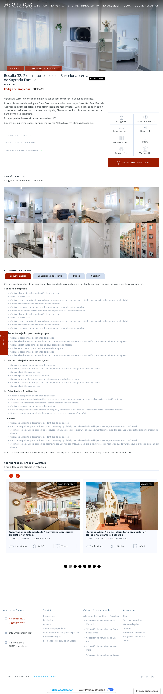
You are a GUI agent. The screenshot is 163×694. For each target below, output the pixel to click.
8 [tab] (99, 566)
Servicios (48, 610)
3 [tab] (75, 566)
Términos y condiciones (134, 632)
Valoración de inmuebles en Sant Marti (101, 648)
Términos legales (131, 624)
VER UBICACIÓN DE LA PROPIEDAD (22, 150)
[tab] (18, 276)
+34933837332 (17, 623)
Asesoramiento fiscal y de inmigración (61, 632)
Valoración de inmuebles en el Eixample (100, 622)
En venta (47, 624)
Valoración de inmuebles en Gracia (102, 654)
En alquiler (48, 620)
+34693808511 (17, 618)
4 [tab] (80, 566)
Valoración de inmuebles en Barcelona (101, 616)
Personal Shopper (51, 636)
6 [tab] (89, 566)
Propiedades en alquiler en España (59, 640)
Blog (125, 616)
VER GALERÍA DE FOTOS (17, 135)
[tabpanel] (43, 516)
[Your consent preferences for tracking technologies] (147, 691)
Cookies (127, 628)
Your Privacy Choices (92, 689)
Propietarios (49, 616)
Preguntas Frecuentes (134, 636)
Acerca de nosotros (132, 620)
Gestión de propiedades (55, 628)
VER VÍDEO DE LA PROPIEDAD (20, 143)
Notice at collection (61, 689)
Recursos (126, 640)
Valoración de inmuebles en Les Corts (101, 639)
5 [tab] (84, 566)
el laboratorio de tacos (42, 677)
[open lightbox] (23, 205)
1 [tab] (65, 566)
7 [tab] (94, 566)
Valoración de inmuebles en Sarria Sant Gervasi (102, 631)
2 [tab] (70, 566)
